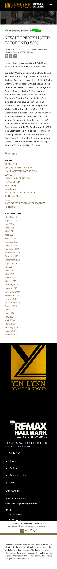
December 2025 (12, 249)
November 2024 (12, 295)
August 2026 (11, 220)
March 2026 (10, 238)
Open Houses (11, 189)
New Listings (11, 185)
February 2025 (12, 284)
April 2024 (10, 320)
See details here (37, 66)
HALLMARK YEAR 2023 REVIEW (21, 171)
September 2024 (12, 302)
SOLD (7, 199)
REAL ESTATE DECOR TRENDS (20, 192)
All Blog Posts (11, 164)
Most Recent (11, 217)
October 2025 (11, 256)
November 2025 (12, 252)
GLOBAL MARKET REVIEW (18, 167)
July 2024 (9, 309)
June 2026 (9, 227)
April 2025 (10, 277)
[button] (5, 520)
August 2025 (11, 263)
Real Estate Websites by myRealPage (34, 526)
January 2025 (11, 288)
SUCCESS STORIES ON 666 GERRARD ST (25, 203)
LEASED (8, 174)
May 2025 (9, 274)
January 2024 (11, 331)
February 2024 (12, 327)
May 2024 (9, 316)
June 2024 (9, 313)
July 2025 (9, 266)
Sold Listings (10, 206)
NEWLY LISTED (12, 181)
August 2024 (11, 306)
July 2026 (9, 224)
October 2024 (11, 299)
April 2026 (10, 234)
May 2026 (9, 231)
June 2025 (9, 270)
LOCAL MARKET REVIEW (17, 178)
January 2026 (11, 245)
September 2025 (12, 259)
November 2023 (12, 334)
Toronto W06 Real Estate (23, 52)
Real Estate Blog (12, 196)
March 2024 (10, 323)
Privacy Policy (13, 526)
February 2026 (12, 241)
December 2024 (12, 291)
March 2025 (10, 281)
